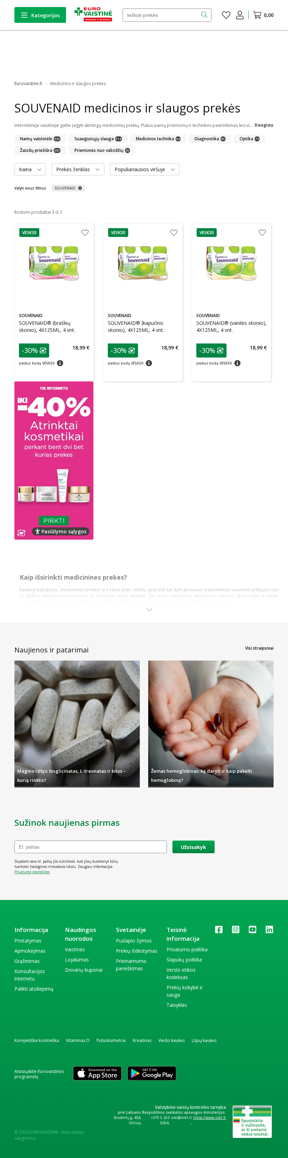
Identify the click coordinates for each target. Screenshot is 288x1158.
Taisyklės (176, 1005)
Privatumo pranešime (32, 871)
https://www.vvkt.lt (209, 1117)
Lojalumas (77, 959)
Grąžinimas (27, 961)
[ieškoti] (204, 15)
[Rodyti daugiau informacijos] (149, 610)
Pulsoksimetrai (111, 1040)
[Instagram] (235, 931)
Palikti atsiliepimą (33, 988)
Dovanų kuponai (84, 969)
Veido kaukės (171, 1040)
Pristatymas (27, 940)
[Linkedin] (269, 931)
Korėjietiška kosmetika (36, 1040)
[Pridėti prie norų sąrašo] (85, 233)
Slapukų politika (184, 959)
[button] (29, 232)
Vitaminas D (78, 1040)
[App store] (97, 1074)
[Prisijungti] (240, 15)
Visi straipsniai (259, 648)
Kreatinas (142, 1040)
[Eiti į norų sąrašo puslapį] (226, 15)
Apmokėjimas (30, 950)
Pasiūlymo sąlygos (63, 531)
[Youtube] (252, 931)
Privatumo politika (187, 949)
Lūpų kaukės (204, 1040)
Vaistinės (75, 949)
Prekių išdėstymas (136, 950)
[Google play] (151, 1074)
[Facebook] (219, 931)
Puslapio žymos (134, 940)
